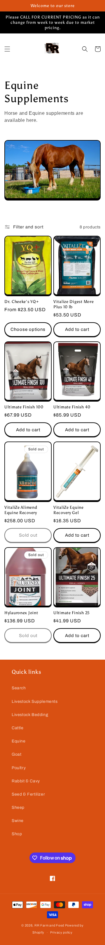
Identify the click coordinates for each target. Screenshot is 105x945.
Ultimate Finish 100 (23, 407)
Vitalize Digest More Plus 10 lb (73, 304)
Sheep (18, 807)
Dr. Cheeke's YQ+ (21, 301)
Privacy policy (61, 932)
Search (19, 688)
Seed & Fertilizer (28, 794)
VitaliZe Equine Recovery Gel (68, 510)
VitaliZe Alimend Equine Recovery (20, 510)
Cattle (18, 728)
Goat (16, 754)
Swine (18, 820)
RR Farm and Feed (49, 925)
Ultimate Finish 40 (71, 407)
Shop (17, 834)
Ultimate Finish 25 (71, 612)
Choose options (28, 329)
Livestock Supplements (35, 701)
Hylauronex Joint (21, 612)
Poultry (19, 768)
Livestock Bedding (30, 714)
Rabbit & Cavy (26, 781)
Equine (19, 741)
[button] (7, 49)
